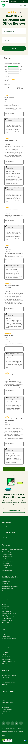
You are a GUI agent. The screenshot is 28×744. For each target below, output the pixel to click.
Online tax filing (6, 552)
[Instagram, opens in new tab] (12, 723)
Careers (4, 700)
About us (4, 695)
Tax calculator (6, 609)
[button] (21, 5)
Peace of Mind (6, 563)
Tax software (5, 558)
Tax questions (6, 677)
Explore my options (14, 510)
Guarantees (5, 714)
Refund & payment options (9, 616)
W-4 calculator (6, 622)
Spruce (4, 654)
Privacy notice (6, 636)
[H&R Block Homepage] (4, 1)
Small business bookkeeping (10, 586)
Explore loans (5, 652)
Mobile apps (5, 606)
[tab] (14, 31)
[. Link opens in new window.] (7, 741)
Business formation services (10, 590)
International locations (8, 682)
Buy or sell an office (7, 702)
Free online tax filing (7, 556)
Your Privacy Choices (19, 740)
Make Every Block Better (8, 698)
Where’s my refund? (7, 620)
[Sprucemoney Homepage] (23, 1)
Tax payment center (7, 618)
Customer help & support (9, 675)
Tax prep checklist (7, 611)
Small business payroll (8, 588)
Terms (3, 634)
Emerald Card (6, 657)
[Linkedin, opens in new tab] (21, 723)
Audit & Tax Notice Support (9, 568)
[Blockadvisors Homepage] (14, 1)
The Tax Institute (6, 711)
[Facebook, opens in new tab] (8, 723)
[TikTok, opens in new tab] (3, 723)
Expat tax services (7, 570)
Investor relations (7, 709)
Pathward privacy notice (9, 641)
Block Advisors (6, 581)
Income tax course (7, 704)
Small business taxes (8, 584)
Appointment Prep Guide (9, 613)
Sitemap (4, 684)
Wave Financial (6, 593)
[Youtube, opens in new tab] (16, 723)
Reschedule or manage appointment (12, 549)
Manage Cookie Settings (9, 638)
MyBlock (4, 604)
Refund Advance (6, 663)
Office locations (6, 680)
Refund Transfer (6, 659)
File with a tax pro (7, 554)
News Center (5, 707)
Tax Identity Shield (7, 565)
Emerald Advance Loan (8, 661)
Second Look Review (8, 561)
